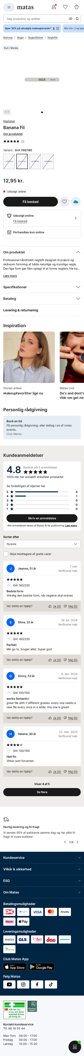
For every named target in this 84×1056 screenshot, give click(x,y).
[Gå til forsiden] (25, 7)
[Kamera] (70, 18)
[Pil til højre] (77, 842)
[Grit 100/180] (9, 161)
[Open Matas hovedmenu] (9, 7)
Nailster (9, 121)
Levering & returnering (20, 310)
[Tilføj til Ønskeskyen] (76, 202)
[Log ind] (54, 7)
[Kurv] (77, 7)
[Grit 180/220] (35, 161)
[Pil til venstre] (65, 842)
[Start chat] (75, 1047)
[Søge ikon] (77, 18)
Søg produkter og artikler (23, 18)
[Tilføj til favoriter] (64, 202)
